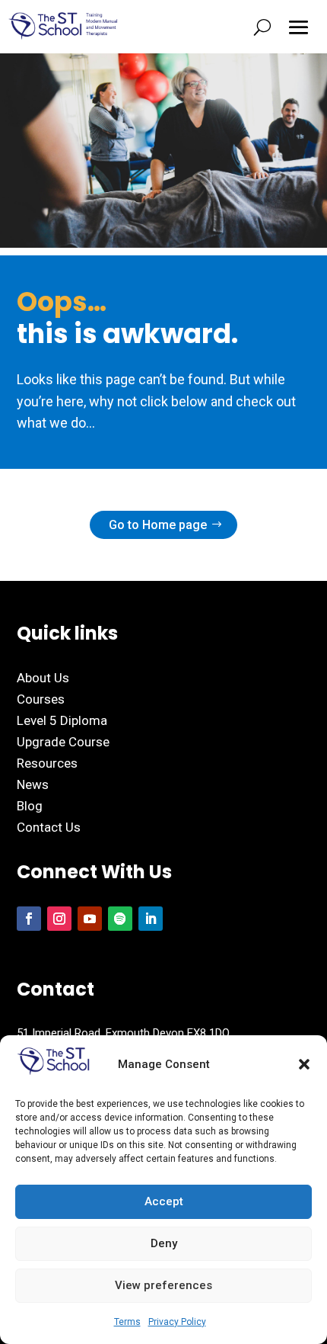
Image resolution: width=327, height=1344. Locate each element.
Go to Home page (158, 525)
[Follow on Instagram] (59, 918)
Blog (30, 805)
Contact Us (49, 827)
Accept (163, 1201)
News (33, 784)
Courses (41, 699)
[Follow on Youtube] (90, 918)
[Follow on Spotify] (120, 918)
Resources (47, 763)
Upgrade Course (63, 741)
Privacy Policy (177, 1322)
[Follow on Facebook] (29, 918)
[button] (304, 1064)
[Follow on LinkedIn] (150, 918)
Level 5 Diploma (62, 720)
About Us (43, 677)
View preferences (163, 1285)
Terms (127, 1322)
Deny (164, 1243)
